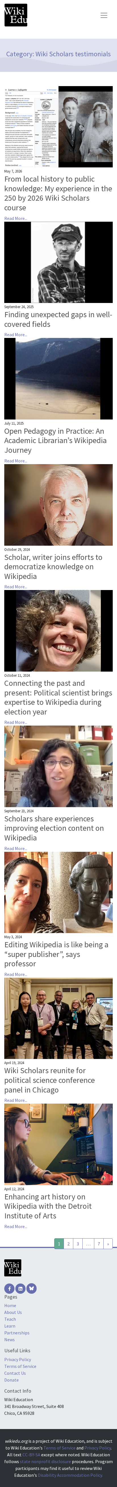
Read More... (15, 218)
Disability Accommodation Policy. (70, 1475)
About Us (13, 1312)
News (9, 1339)
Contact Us (15, 1373)
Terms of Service (20, 1366)
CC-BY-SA (31, 1454)
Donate (11, 1380)
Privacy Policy (17, 1359)
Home (10, 1305)
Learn (9, 1326)
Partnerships (17, 1333)
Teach (10, 1319)
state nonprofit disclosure (45, 1461)
